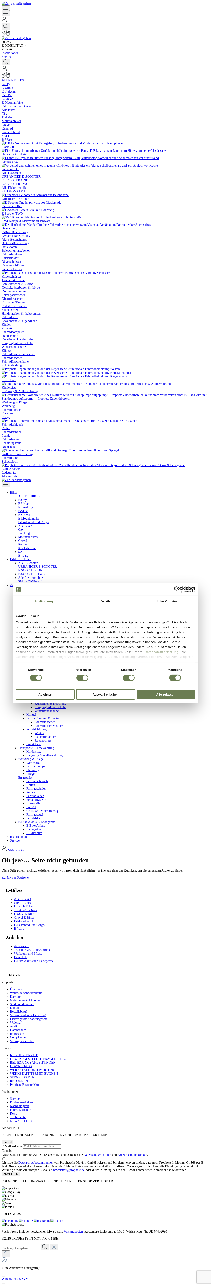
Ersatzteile (20, 957)
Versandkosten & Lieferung (28, 1015)
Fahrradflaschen (45, 722)
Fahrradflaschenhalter (49, 725)
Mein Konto (16, 850)
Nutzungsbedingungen (132, 1154)
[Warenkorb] (6, 34)
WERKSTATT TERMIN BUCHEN (34, 1073)
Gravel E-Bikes (24, 917)
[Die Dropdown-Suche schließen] (54, 1247)
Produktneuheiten (21, 1102)
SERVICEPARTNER (24, 1077)
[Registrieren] (4, 21)
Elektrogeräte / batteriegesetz (28, 1019)
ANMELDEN (10, 1174)
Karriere (15, 996)
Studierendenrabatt (22, 1004)
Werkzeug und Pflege (28, 953)
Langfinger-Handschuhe (50, 707)
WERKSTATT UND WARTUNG (32, 1070)
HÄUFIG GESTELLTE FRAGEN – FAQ (38, 1058)
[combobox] (21, 1248)
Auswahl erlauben (105, 694)
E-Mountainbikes (25, 921)
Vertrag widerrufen (22, 1041)
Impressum (17, 1033)
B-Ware (19, 928)
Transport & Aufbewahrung (32, 949)
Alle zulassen (165, 694)
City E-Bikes (22, 902)
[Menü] (6, 8)
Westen (39, 733)
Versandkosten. (74, 1231)
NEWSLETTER (21, 1121)
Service (15, 1098)
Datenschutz (18, 1030)
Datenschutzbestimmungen (35, 1162)
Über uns (16, 989)
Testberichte (18, 1117)
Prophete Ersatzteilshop (25, 1084)
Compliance (18, 1037)
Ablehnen (45, 694)
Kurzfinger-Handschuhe (50, 703)
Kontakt (15, 1007)
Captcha (7, 1150)
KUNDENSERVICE (24, 1055)
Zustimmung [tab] (44, 601)
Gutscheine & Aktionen (25, 1000)
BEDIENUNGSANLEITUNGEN (33, 1062)
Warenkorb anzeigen (15, 1278)
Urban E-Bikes (24, 906)
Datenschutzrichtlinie (97, 1154)
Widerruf (15, 1022)
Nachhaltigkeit (19, 1106)
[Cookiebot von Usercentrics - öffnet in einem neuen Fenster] (177, 589)
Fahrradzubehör (20, 1109)
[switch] (82, 678)
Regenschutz (43, 740)
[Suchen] (6, 26)
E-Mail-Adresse (12, 1146)
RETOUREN (19, 1081)
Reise (13, 1113)
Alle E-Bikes (22, 899)
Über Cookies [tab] (167, 601)
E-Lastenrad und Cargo (29, 925)
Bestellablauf (18, 1011)
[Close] (3, 1276)
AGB (13, 1026)
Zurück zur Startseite (15, 877)
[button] (13, 492)
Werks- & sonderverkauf (26, 993)
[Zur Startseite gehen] (16, 3)
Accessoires (21, 946)
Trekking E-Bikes (25, 910)
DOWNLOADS (21, 1066)
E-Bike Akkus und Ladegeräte (34, 961)
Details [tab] (106, 601)
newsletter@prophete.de (69, 1170)
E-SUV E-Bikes (24, 914)
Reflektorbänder (45, 736)
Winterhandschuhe (47, 711)
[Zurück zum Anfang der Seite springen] (6, 1253)
